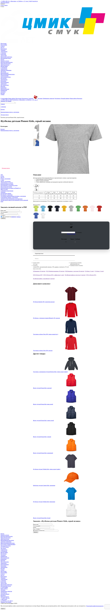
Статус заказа (4, 5)
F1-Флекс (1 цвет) (99, 271)
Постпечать (4, 78)
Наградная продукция (6, 186)
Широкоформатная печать (7, 540)
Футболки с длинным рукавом (9, 139)
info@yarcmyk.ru (33, 1)
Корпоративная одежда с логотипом (10, 130)
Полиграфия (4, 44)
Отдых (2, 176)
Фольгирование (5, 82)
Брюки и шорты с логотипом (9, 151)
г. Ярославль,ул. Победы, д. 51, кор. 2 (7, 600)
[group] (36, 127)
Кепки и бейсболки (7, 164)
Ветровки (4, 163)
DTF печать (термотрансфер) (8, 544)
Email (2, 213)
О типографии (4, 98)
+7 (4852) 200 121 (5, 1)
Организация (4, 212)
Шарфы (4, 170)
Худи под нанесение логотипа (9, 147)
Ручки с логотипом (5, 178)
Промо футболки (6, 173)
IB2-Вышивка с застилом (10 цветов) (74, 271)
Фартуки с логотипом (7, 144)
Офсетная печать (5, 65)
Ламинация (3, 83)
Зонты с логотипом (5, 181)
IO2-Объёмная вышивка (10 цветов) (55, 271)
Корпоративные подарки (7, 184)
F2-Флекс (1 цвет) (89, 271)
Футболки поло (6, 154)
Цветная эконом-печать (7, 62)
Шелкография (4, 66)
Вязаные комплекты (7, 132)
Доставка (40, 98)
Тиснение (3, 91)
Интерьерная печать (6, 58)
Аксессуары (4, 55)
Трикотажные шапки (7, 135)
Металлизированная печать (8, 74)
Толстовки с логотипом (8, 146)
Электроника (4, 51)
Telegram (3, 101)
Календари (3, 54)
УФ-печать (3, 71)
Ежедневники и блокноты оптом (9, 185)
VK (6, 101)
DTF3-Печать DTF (38, 275)
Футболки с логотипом (8, 159)
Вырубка (3, 86)
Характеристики (39, 253)
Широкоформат (5, 73)
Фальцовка (3, 81)
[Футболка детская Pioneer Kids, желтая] (64, 208)
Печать (2, 59)
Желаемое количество (38, 530)
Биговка (3, 93)
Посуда (2, 47)
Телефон (3, 215)
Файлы (36, 258)
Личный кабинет (5, 2)
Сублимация (4, 67)
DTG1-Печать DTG (91, 275)
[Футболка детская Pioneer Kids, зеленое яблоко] (36, 208)
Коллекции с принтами (6, 194)
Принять (3, 608)
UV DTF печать (5, 547)
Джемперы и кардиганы (8, 134)
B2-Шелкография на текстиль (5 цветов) (75, 275)
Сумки (2, 180)
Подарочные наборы (6, 193)
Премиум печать (5, 61)
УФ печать (3, 548)
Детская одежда (6, 168)
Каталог (3, 129)
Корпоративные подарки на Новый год (11, 188)
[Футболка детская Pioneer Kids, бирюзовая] (43, 208)
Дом (2, 174)
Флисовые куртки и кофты (8, 161)
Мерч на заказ (4, 189)
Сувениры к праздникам (7, 190)
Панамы (4, 158)
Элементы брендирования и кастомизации (11, 198)
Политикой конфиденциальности (94, 606)
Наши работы (11, 98)
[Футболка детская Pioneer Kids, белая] (43, 216)
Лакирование (4, 79)
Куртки (3, 171)
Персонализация (5, 89)
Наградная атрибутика (6, 57)
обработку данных (16, 216)
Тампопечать (4, 69)
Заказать (3, 218)
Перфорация (4, 90)
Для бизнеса (57, 98)
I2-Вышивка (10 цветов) (39, 271)
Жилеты (4, 152)
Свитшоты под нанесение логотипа (11, 149)
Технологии (25, 98)
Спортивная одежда (7, 156)
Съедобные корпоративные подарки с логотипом (13, 196)
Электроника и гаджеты (7, 182)
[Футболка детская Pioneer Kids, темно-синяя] (57, 208)
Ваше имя (3, 210)
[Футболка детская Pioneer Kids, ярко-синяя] (36, 216)
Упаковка (3, 50)
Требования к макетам (48, 98)
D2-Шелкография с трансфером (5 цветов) (44, 278)
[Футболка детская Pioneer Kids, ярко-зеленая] (78, 208)
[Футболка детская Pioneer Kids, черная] (50, 208)
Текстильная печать (6, 77)
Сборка (2, 94)
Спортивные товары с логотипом (9, 197)
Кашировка (3, 87)
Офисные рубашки (6, 140)
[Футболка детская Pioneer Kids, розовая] (92, 208)
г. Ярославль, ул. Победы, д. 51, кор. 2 (19, 1)
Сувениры (3, 52)
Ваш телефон (36, 529)
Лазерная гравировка (6, 70)
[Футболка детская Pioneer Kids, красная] (99, 208)
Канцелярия (4, 48)
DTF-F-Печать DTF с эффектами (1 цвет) (53, 275)
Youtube (9, 101)
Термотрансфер (4, 75)
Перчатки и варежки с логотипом (10, 137)
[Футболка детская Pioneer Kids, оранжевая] (85, 208)
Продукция (3, 43)
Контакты (79, 98)
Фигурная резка (5, 85)
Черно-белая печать (6, 63)
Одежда (3, 46)
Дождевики (5, 142)
